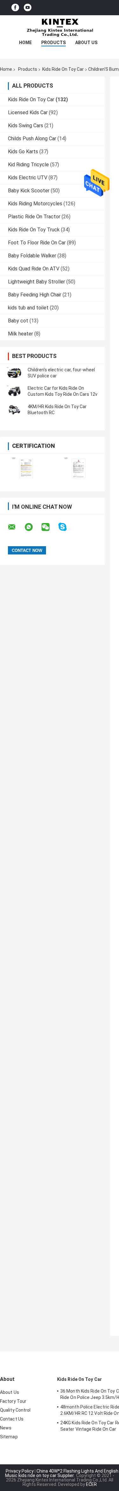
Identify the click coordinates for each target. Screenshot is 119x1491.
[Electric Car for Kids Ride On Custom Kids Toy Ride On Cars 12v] (14, 391)
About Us (86, 42)
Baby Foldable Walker (32, 256)
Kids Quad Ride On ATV (33, 269)
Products (53, 42)
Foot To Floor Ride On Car (37, 243)
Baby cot (18, 321)
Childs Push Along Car (32, 139)
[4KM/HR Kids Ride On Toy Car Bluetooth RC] (14, 409)
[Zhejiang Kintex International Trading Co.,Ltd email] (16, 527)
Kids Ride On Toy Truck (34, 230)
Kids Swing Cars (25, 126)
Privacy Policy (20, 1471)
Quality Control (15, 1410)
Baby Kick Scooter (29, 191)
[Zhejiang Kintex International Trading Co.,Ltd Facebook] (15, 8)
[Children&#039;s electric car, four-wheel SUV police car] (14, 373)
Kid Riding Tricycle (28, 165)
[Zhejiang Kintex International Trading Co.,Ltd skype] (66, 527)
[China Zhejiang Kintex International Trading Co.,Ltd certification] (26, 468)
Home (25, 42)
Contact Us (11, 1418)
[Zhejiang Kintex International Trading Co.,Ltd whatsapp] (33, 527)
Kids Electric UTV (27, 178)
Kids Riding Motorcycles (35, 204)
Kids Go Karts (23, 152)
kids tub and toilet (28, 308)
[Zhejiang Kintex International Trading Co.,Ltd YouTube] (27, 8)
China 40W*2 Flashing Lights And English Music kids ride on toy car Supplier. (61, 1473)
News (5, 1427)
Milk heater (20, 334)
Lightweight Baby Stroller (36, 282)
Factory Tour (13, 1401)
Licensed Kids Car (28, 112)
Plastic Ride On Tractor (34, 217)
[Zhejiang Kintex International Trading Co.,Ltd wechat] (49, 527)
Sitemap (9, 1436)
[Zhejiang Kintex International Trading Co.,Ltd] (60, 27)
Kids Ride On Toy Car (63, 69)
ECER (91, 1484)
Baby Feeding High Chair (34, 295)
